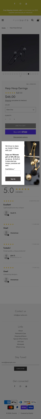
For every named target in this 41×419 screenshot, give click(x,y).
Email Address (10, 169)
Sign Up (13, 179)
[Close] (36, 144)
